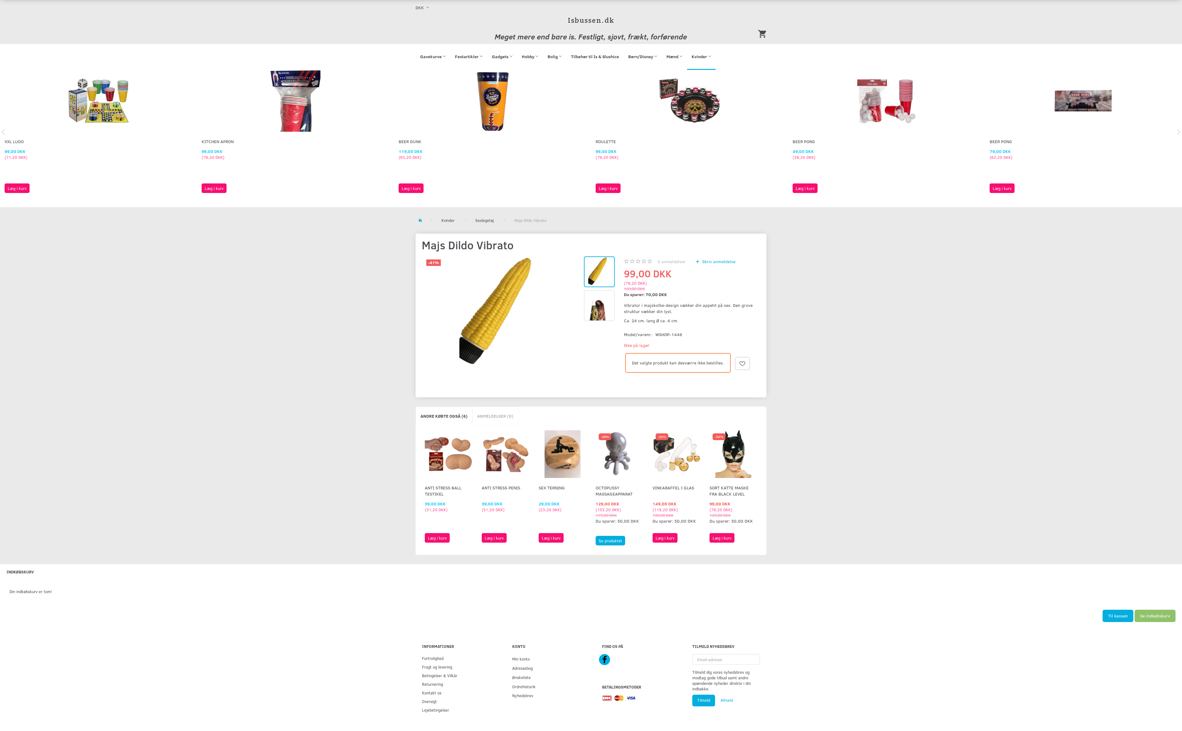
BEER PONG (804, 141)
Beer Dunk (410, 141)
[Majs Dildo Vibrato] (502, 313)
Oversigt (429, 701)
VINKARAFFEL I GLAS (673, 488)
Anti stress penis (501, 488)
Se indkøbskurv (1155, 616)
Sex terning (552, 488)
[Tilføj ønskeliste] (742, 363)
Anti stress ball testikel (443, 491)
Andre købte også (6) (444, 416)
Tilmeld (703, 700)
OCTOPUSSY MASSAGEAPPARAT (614, 491)
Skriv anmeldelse (718, 261)
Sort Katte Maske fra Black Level (729, 491)
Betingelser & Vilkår (439, 675)
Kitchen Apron (218, 141)
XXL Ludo (14, 141)
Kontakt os (431, 692)
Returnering (432, 684)
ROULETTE (606, 141)
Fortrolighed (433, 658)
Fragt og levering (437, 666)
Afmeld (727, 700)
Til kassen (1118, 616)
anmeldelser (671, 261)
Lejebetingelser (435, 710)
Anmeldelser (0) (495, 416)
